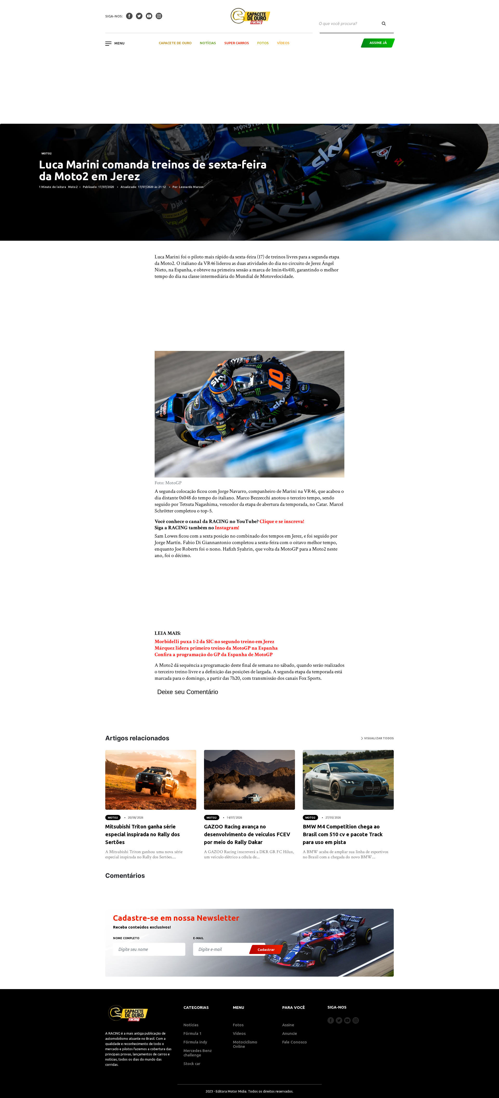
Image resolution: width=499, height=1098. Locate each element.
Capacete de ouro (175, 43)
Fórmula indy (195, 1042)
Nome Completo (126, 938)
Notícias (208, 43)
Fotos (263, 43)
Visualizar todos (378, 738)
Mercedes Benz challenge (197, 1052)
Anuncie (289, 1033)
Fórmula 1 (192, 1033)
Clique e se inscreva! (282, 521)
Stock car (191, 1063)
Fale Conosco (294, 1042)
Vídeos (283, 43)
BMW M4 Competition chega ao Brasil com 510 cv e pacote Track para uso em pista (343, 834)
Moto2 (47, 153)
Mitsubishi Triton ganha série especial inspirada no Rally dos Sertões (142, 834)
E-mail (198, 938)
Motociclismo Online (245, 1044)
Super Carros (236, 43)
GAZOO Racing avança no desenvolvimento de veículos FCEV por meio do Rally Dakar (247, 834)
